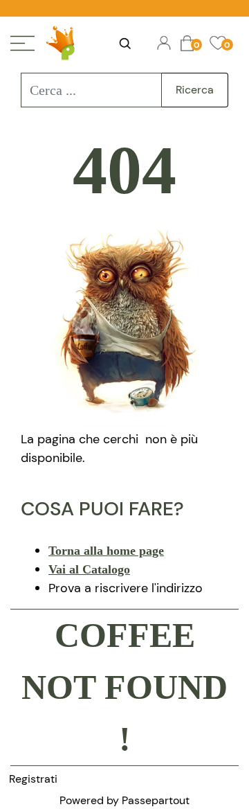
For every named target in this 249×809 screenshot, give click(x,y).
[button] (195, 90)
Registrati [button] (33, 779)
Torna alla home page (106, 551)
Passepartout (156, 800)
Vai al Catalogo (89, 569)
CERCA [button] (124, 43)
